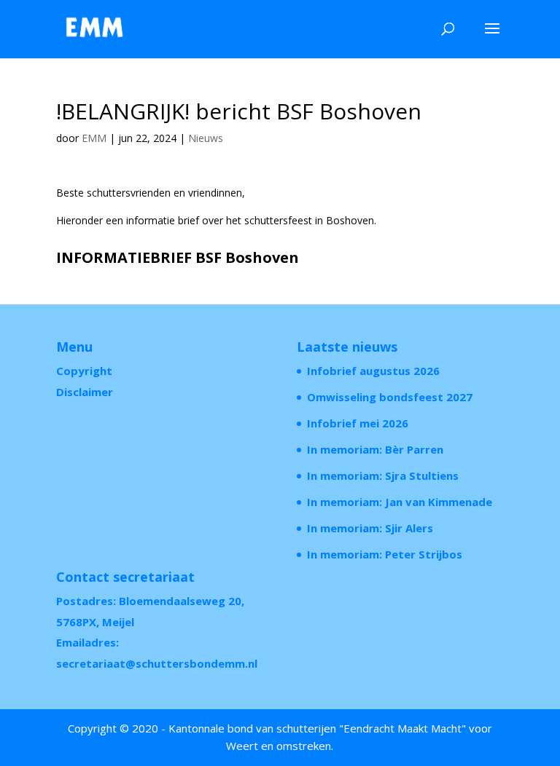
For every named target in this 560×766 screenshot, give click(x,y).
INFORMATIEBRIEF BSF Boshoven (177, 257)
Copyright (84, 370)
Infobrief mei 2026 (357, 423)
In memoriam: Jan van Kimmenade (399, 501)
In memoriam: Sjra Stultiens (383, 475)
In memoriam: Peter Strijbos (384, 554)
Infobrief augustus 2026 (373, 370)
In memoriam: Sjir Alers (370, 528)
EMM (94, 138)
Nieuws (205, 138)
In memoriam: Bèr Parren (375, 449)
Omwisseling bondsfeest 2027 (389, 397)
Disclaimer (84, 391)
